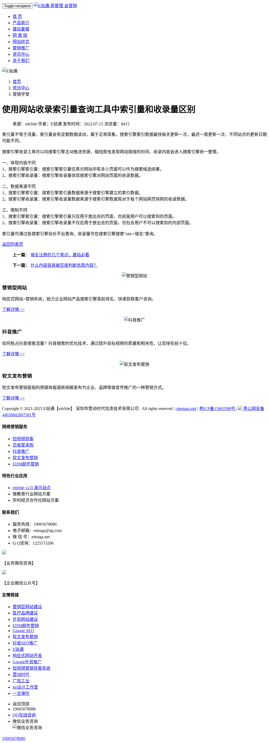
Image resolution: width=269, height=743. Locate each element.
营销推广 (21, 48)
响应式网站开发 (27, 655)
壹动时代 (21, 674)
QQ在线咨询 (24, 715)
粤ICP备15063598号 (217, 408)
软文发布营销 (25, 457)
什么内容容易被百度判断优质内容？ (64, 265)
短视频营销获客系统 (31, 668)
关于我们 (21, 60)
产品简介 (21, 23)
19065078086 (13, 738)
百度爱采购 (23, 445)
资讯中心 (21, 54)
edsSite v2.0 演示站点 (32, 487)
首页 (17, 81)
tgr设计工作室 (25, 687)
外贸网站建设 (25, 619)
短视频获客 (23, 439)
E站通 (18, 649)
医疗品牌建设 (25, 613)
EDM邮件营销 (26, 464)
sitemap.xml (186, 408)
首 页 (17, 16)
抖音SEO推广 (25, 643)
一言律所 (21, 693)
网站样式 (21, 41)
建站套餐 (21, 29)
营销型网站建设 (27, 606)
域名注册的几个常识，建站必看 (59, 255)
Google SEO (23, 630)
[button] (12, 244)
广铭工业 (21, 681)
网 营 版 (20, 35)
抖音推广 (21, 451)
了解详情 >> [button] (13, 309)
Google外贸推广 (27, 662)
